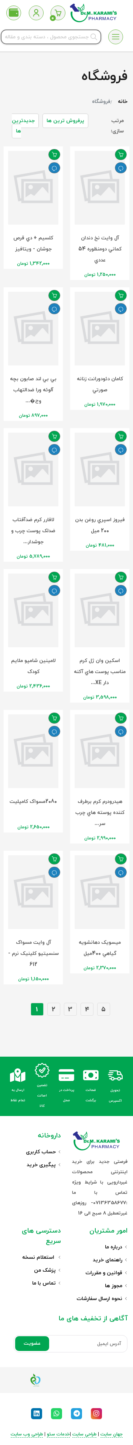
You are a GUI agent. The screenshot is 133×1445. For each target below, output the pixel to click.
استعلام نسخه (39, 1257)
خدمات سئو (58, 1434)
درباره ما (113, 1247)
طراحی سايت (84, 1434)
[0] (58, 12)
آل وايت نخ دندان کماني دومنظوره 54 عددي (100, 249)
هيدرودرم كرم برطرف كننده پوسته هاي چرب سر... (100, 812)
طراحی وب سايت (27, 1434)
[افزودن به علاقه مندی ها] (121, 154)
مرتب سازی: (117, 126)
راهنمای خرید (107, 1260)
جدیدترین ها (23, 126)
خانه (122, 101)
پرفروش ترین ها (65, 120)
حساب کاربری (41, 1151)
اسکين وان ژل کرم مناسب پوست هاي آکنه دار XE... (100, 671)
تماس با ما (44, 1283)
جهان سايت (111, 1434)
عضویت (32, 1343)
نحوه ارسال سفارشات (99, 1298)
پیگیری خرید (41, 1164)
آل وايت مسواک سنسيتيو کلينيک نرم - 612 (33, 953)
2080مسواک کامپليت (33, 801)
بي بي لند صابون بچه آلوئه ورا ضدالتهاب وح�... (33, 390)
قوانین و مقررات (103, 1272)
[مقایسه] (121, 167)
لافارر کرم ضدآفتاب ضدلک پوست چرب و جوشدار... (33, 530)
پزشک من (45, 1270)
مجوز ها (113, 1285)
